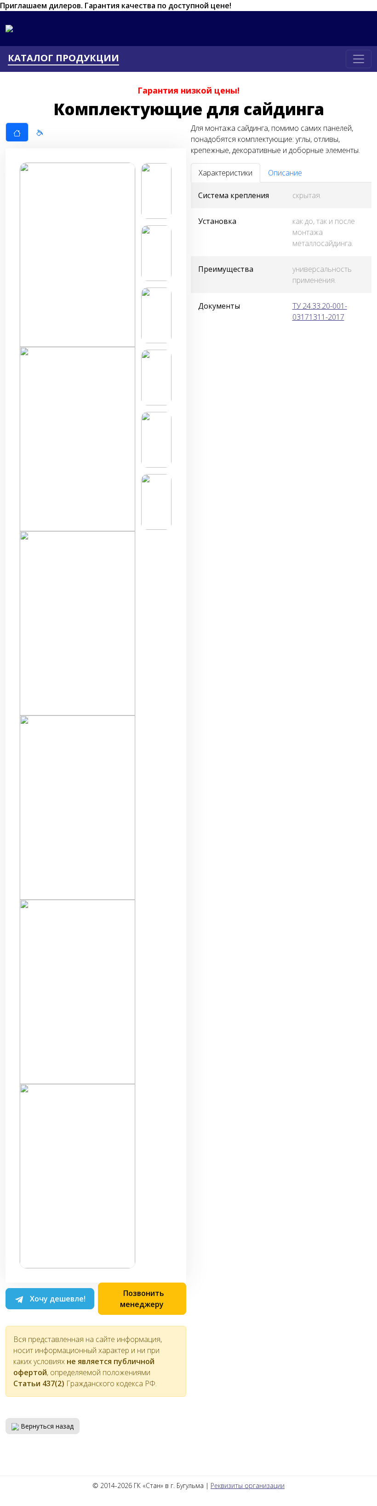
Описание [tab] (285, 173)
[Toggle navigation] (358, 59)
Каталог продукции (63, 58)
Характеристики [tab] (225, 173)
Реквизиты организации (248, 1485)
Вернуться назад (46, 1426)
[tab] (17, 132)
